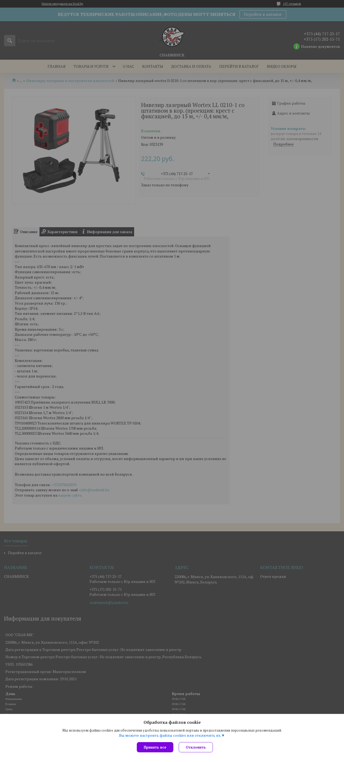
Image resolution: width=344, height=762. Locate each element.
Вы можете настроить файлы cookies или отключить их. (170, 735)
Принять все (155, 747)
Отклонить (196, 747)
